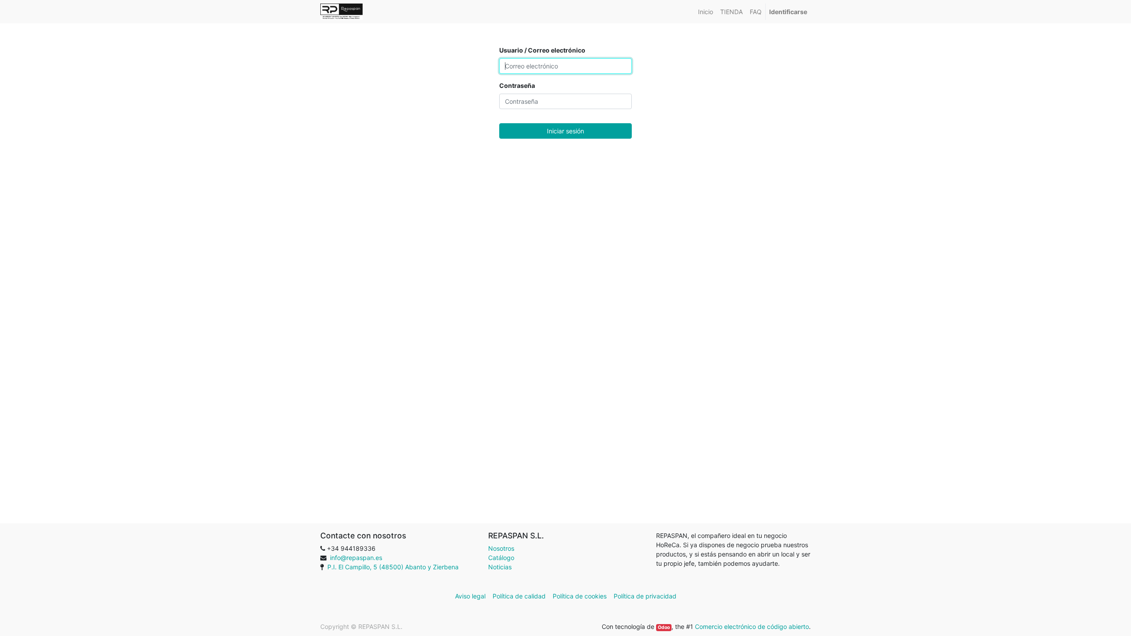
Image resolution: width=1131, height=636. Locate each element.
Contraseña (517, 85)
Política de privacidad (645, 596)
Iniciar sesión (565, 131)
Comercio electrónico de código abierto (752, 626)
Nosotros (501, 548)
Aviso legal (471, 596)
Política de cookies (580, 596)
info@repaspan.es (356, 557)
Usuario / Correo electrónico (542, 50)
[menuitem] (706, 12)
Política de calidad (519, 596)
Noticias (500, 567)
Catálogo (501, 557)
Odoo (664, 627)
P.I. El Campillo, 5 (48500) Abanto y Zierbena (393, 567)
